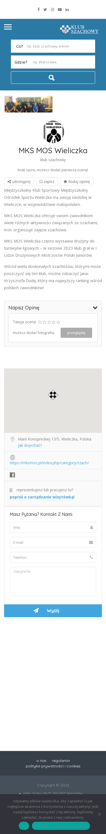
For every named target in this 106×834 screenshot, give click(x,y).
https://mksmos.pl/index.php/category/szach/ (49, 462)
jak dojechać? (30, 445)
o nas (41, 760)
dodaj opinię (78, 181)
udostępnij (20, 181)
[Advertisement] (53, 677)
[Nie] (99, 814)
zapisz (48, 181)
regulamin (61, 760)
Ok (23, 826)
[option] (28, 104)
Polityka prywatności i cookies (61, 826)
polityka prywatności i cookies (53, 766)
